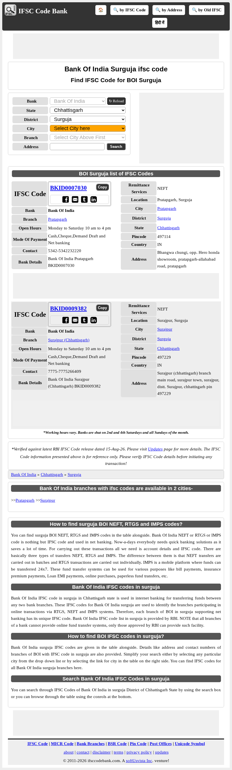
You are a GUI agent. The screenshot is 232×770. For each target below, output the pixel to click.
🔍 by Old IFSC (207, 10)
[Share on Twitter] (84, 199)
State (31, 110)
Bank (31, 101)
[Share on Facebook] (65, 199)
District (31, 119)
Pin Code (138, 743)
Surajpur (164, 329)
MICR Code (62, 743)
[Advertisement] (116, 46)
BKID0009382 (68, 308)
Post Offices (161, 743)
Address (30, 146)
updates (162, 752)
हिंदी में (159, 22)
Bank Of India (23, 474)
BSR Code (117, 743)
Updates (155, 449)
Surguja (164, 218)
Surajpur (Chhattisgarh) (68, 340)
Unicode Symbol (190, 743)
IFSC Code (37, 743)
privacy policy (139, 752)
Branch (31, 137)
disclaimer (102, 752)
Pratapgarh (57, 219)
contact (83, 752)
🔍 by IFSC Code (129, 10)
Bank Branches (91, 743)
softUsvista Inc (139, 760)
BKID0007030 (68, 187)
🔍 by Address (168, 10)
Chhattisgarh (168, 228)
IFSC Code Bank (42, 11)
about (69, 752)
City (31, 128)
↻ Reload (116, 101)
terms (118, 752)
